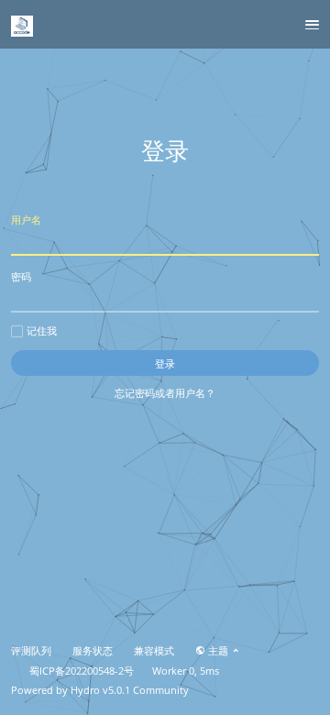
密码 (21, 276)
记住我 (42, 330)
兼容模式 (154, 650)
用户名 (26, 219)
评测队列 (31, 650)
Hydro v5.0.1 (100, 690)
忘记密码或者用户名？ (165, 393)
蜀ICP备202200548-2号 (81, 671)
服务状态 (92, 650)
